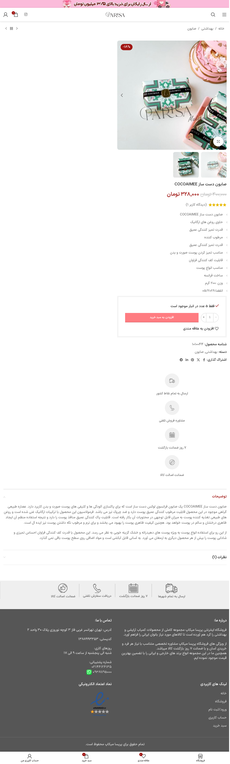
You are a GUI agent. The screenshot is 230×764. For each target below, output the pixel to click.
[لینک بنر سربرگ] (115, 4)
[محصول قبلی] (17, 28)
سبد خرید (220, 725)
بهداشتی (207, 28)
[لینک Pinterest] (192, 360)
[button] (222, 95)
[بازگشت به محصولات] (11, 28)
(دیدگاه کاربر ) (196, 204)
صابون (191, 28)
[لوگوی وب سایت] (115, 14)
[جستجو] (213, 14)
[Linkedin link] (187, 360)
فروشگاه (221, 701)
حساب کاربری (217, 717)
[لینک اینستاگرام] (26, 14)
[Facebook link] (204, 360)
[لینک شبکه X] (198, 360)
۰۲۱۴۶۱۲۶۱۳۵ (102, 667)
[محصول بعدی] (6, 28)
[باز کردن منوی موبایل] (224, 14)
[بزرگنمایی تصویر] (218, 142)
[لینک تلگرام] (181, 360)
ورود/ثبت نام (217, 709)
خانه (221, 28)
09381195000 (102, 672)
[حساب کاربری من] (5, 14)
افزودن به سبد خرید (162, 317)
